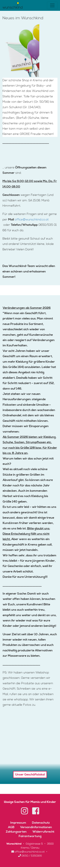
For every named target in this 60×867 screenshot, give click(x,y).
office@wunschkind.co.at (32, 219)
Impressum (18, 823)
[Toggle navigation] (52, 5)
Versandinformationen (36, 827)
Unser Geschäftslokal (30, 774)
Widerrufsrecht (43, 832)
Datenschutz (41, 823)
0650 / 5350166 (31, 855)
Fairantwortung (30, 836)
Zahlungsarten (16, 832)
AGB (11, 827)
